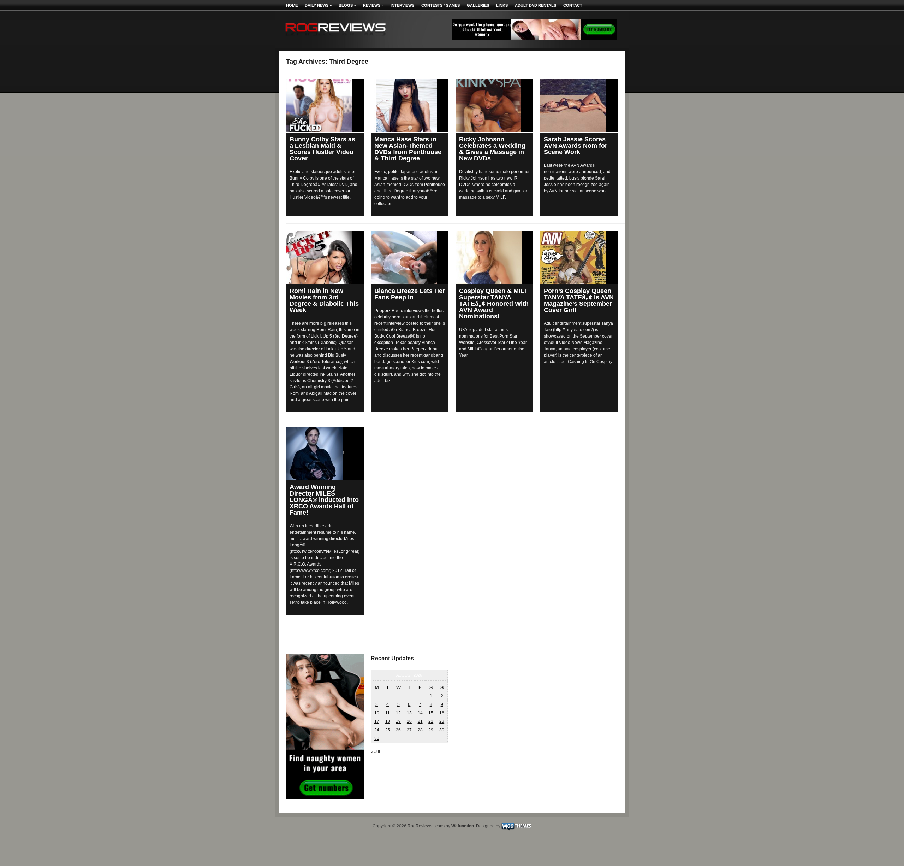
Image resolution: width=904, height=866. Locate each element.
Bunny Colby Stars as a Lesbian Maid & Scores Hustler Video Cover (322, 149)
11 (387, 712)
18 (387, 721)
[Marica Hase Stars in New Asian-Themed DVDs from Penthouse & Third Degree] (409, 105)
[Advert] (534, 38)
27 (409, 729)
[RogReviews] (335, 37)
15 (430, 712)
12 (398, 712)
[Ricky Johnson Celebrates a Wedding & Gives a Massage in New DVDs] (494, 105)
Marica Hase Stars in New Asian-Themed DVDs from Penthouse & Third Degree (407, 149)
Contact (572, 5)
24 (376, 729)
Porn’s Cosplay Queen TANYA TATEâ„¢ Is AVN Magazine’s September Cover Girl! (579, 300)
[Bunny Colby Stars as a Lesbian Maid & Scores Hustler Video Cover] (325, 105)
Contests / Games (440, 5)
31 (376, 738)
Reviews (373, 5)
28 (420, 729)
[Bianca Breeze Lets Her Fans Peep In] (409, 257)
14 (420, 712)
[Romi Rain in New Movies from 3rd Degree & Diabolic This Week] (325, 257)
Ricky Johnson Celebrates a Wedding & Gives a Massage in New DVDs (492, 149)
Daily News (318, 5)
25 (387, 729)
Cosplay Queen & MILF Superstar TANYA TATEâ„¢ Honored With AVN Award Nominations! (494, 303)
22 (430, 721)
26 (398, 729)
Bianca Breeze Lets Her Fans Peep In (409, 294)
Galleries (478, 5)
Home (292, 5)
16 (441, 712)
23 (441, 721)
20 (409, 721)
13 (409, 712)
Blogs (347, 5)
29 (430, 729)
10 (376, 712)
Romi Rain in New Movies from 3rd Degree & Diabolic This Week (324, 300)
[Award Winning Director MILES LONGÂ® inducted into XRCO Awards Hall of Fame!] (325, 453)
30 (441, 729)
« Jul (375, 751)
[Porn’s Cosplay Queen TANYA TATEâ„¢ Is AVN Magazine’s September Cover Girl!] (579, 257)
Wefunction (462, 826)
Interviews (402, 5)
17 (376, 721)
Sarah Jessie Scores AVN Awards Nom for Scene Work (575, 146)
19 (398, 721)
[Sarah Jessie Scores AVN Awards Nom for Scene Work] (579, 105)
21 (420, 721)
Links (502, 5)
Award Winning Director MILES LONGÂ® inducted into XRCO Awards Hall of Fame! (324, 500)
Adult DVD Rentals (535, 5)
